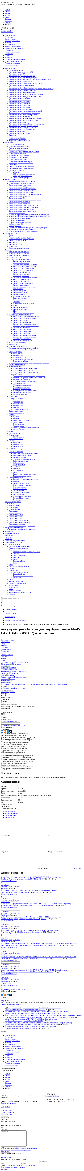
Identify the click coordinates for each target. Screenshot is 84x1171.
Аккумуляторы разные (17, 131)
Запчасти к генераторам (21, 274)
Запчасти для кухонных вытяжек (24, 324)
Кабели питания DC (16, 224)
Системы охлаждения (16, 433)
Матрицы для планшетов (22, 389)
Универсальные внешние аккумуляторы (23, 229)
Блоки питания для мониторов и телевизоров (25, 194)
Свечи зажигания (19, 300)
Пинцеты (16, 468)
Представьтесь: (44, 868)
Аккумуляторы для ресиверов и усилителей (24, 113)
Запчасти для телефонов (17, 342)
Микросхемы (13, 396)
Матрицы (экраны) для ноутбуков (25, 381)
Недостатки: (5, 852)
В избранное (5, 888)
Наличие (4, 679)
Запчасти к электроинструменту (24, 287)
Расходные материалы (12, 63)
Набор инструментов (20, 461)
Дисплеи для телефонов (21, 379)
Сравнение (16, 887)
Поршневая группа (19, 290)
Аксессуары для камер (17, 150)
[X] (10, 731)
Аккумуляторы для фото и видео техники (23, 120)
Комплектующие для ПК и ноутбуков (22, 350)
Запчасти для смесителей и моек (24, 335)
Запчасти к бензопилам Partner (23, 268)
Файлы (3, 681)
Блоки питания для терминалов (20, 185)
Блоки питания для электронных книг (22, 209)
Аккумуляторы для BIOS (17, 74)
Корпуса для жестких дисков (19, 248)
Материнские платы (16, 366)
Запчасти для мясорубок (21, 328)
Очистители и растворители (19, 566)
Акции (7, 13)
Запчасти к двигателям (21, 276)
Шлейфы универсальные (17, 583)
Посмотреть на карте (8, 1103)
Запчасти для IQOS (15, 257)
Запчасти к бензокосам (21, 263)
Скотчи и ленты (14, 570)
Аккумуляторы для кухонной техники (22, 90)
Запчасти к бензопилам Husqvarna (25, 265)
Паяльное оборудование (21, 492)
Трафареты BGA (19, 561)
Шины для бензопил (20, 309)
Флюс (15, 563)
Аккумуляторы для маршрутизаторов (22, 92)
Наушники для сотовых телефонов (21, 163)
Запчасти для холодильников (23, 340)
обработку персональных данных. (25, 1148)
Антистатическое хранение (18, 548)
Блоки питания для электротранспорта (22, 211)
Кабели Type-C (14, 505)
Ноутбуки (8, 57)
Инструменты (10, 44)
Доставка (8, 19)
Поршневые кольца (20, 292)
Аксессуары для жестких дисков (20, 237)
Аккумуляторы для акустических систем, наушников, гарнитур (31, 79)
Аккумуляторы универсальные (20, 133)
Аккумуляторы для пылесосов (19, 105)
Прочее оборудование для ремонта (25, 474)
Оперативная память (16, 411)
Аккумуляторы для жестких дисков (21, 85)
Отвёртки (16, 466)
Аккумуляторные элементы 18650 (21, 72)
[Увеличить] (34, 684)
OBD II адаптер (18, 437)
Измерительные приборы (22, 485)
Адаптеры (16, 416)
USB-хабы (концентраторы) (18, 146)
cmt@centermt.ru (54, 1096)
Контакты (8, 21)
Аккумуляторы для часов (18, 122)
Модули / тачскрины (16, 398)
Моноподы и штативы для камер (20, 161)
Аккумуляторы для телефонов (19, 116)
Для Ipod (16, 418)
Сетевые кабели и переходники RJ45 (22, 526)
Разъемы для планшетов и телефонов (26, 428)
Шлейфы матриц (19, 446)
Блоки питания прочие (17, 213)
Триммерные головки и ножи (23, 303)
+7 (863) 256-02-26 (7, 1112)
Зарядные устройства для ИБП (19, 218)
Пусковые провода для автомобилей (21, 168)
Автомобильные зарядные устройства (22, 181)
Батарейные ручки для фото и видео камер (24, 152)
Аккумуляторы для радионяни (19, 107)
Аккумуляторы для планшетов (19, 102)
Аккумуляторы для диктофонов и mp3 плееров (25, 83)
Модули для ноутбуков (21, 409)
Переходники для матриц (22, 392)
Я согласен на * (20, 1148)
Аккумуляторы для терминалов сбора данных (25, 118)
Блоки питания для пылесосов (19, 203)
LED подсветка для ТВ (17, 144)
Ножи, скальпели (19, 465)
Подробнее (5, 885)
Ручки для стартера (20, 298)
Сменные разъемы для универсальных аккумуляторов (28, 228)
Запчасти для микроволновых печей (26, 326)
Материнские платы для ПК (23, 370)
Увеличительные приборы (22, 476)
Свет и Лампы (14, 172)
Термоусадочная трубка (17, 581)
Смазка (11, 579)
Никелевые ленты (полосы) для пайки (26, 552)
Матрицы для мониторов (22, 385)
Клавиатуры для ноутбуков (18, 346)
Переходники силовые (17, 524)
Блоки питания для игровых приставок (22, 189)
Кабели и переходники (13, 46)
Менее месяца (10, 812)
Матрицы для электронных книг (24, 390)
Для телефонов (18, 355)
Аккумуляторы (10, 35)
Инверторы (13, 344)
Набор (3, 666)
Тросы (15, 305)
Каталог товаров (7, 30)
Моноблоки (9, 54)
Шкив (15, 311)
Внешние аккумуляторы (17, 137)
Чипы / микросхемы (16, 439)
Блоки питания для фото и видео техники (23, 205)
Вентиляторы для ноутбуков (19, 255)
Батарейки (12, 135)
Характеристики (6, 671)
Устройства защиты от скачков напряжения (24, 231)
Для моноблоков (19, 400)
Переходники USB (15, 518)
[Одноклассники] (5, 731)
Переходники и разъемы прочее (20, 522)
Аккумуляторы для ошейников (20, 100)
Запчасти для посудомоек (22, 331)
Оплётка (16, 553)
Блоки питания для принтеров (19, 202)
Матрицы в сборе (19, 383)
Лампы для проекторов (17, 365)
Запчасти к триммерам (21, 285)
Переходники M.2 (15, 513)
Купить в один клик (23, 1150)
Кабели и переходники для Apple (20, 222)
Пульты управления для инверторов (21, 166)
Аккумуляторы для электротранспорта (22, 129)
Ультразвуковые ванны (21, 500)
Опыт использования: (8, 808)
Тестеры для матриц (20, 394)
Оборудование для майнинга (15, 59)
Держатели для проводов (18, 153)
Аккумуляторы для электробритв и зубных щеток (26, 124)
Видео (3, 682)
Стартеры (16, 302)
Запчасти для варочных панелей (24, 318)
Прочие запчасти (19, 294)
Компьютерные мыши (12, 52)
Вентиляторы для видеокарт (19, 253)
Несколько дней (10, 815)
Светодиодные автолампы (22, 176)
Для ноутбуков (18, 353)
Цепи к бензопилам (20, 307)
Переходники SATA (16, 515)
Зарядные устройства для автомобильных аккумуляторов (29, 215)
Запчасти (8, 43)
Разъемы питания (19, 429)
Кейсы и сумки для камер (18, 159)
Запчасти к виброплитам (21, 272)
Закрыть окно (5, 1001)
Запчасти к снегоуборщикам (23, 283)
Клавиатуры (9, 50)
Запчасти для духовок (20, 320)
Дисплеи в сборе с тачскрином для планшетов (29, 376)
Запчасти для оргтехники (22, 329)
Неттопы (8, 55)
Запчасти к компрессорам (22, 279)
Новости (8, 23)
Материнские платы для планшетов (25, 372)
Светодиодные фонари (21, 178)
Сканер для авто (14, 435)
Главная (7, 10)
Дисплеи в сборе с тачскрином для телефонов (29, 378)
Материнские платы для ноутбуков (25, 368)
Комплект (4, 668)
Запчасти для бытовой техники (20, 315)
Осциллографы (18, 491)
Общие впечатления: (55, 852)
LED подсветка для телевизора (24, 174)
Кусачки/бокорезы (19, 457)
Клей (11, 565)
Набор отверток (18, 463)
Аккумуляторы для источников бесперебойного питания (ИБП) (31, 89)
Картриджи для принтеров (14, 48)
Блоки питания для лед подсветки (21, 192)
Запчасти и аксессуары (21, 483)
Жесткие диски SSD (16, 244)
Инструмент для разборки (22, 455)
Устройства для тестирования (19, 140)
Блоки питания (10, 39)
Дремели (16, 481)
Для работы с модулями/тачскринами (26, 479)
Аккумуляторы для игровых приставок (22, 87)
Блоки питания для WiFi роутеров (21, 187)
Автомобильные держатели (18, 148)
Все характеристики (8, 692)
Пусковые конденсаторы (21, 296)
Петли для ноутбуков (20, 361)
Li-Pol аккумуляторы (16, 70)
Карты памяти (14, 246)
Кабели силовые (14, 509)
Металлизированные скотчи (23, 576)
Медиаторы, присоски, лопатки (24, 459)
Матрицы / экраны (15, 374)
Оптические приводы (16, 413)
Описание (4, 669)
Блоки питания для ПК (17, 198)
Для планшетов (18, 403)
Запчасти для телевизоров (22, 339)
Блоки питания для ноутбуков (19, 196)
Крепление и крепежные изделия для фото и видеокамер (29, 363)
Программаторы (18, 494)
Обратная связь (6, 1110)
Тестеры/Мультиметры (21, 498)
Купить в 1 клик (19, 725)
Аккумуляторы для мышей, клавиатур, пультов (25, 96)
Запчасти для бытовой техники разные (26, 316)
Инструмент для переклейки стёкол (25, 453)
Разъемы (12, 415)
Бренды (7, 17)
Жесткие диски (14, 242)
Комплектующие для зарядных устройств (23, 348)
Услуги (7, 15)
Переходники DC (15, 226)
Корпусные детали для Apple (23, 359)
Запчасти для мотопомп (21, 261)
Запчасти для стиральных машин (24, 337)
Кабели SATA (14, 503)
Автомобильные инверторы (19, 252)
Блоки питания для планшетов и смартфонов (25, 200)
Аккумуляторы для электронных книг (22, 128)
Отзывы (8, 11)
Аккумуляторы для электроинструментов (23, 126)
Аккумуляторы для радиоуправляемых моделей (25, 111)
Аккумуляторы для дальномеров (20, 81)
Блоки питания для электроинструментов (23, 207)
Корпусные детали (15, 352)
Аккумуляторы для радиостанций (21, 109)
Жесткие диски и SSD (12, 41)
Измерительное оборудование (19, 450)
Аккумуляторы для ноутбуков (19, 98)
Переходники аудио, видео (18, 520)
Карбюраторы (18, 289)
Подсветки (13, 165)
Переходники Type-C (16, 516)
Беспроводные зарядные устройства (21, 183)
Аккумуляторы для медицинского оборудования (26, 94)
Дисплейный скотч (19, 574)
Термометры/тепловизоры (22, 496)
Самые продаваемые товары (11, 1004)
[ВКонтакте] (2, 731)
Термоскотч (17, 578)
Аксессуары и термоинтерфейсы (20, 546)
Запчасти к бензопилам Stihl (23, 270)
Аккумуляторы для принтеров (19, 103)
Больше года (9, 817)
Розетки (12, 431)
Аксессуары (9, 37)
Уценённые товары (11, 65)
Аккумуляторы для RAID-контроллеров (23, 78)
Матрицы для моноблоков (22, 387)
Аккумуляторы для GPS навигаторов (22, 76)
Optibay (11, 235)
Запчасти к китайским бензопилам (25, 278)
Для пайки (12, 550)
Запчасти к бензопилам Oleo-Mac (24, 266)
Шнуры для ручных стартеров (23, 313)
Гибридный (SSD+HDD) (17, 240)
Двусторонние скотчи (20, 572)
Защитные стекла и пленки (18, 157)
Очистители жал (19, 555)
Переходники (13, 511)
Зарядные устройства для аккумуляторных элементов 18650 (30, 216)
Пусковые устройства (16, 170)
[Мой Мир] (8, 731)
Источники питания (20, 487)
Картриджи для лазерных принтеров (22, 529)
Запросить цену (19, 1167)
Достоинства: (5, 835)
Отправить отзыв (75, 868)
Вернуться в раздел (7, 662)
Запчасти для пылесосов (21, 333)
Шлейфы (12, 441)
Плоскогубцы (18, 470)
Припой (16, 557)
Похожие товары (7, 677)
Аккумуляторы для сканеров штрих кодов (23, 115)
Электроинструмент (16, 478)
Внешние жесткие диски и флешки (21, 239)
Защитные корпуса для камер (19, 155)
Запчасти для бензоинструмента (20, 259)
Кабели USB (13, 507)
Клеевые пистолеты (20, 489)
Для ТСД (16, 407)
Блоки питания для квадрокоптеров (21, 190)
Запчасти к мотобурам (21, 281)
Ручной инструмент (16, 452)
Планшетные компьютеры (14, 61)
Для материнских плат (21, 420)
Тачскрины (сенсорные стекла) (20, 592)
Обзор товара (5, 664)
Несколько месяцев (11, 813)
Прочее (15, 472)
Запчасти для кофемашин (22, 322)
